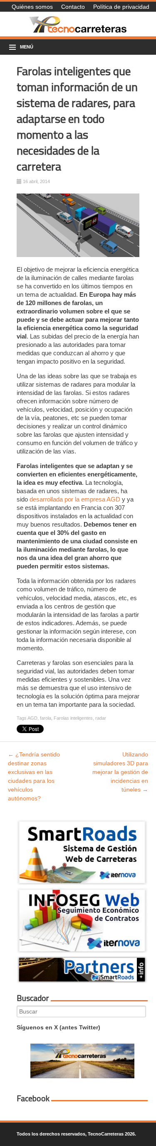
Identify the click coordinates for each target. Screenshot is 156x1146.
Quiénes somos (32, 6)
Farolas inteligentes (73, 718)
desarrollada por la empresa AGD (75, 499)
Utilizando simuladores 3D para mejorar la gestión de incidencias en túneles (120, 772)
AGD (32, 718)
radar (100, 718)
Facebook (33, 1098)
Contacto (73, 6)
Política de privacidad (121, 6)
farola (45, 718)
